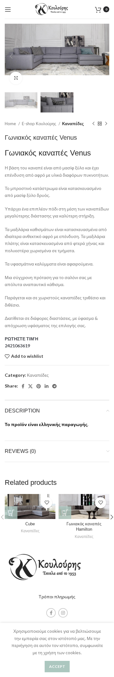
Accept (57, 666)
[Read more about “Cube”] (11, 512)
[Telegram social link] (54, 386)
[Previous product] (93, 124)
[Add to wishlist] (46, 502)
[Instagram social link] (63, 613)
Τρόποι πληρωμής (57, 596)
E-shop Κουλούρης (39, 123)
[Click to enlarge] (16, 78)
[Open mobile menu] (8, 9)
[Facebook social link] (23, 386)
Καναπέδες (73, 123)
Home (11, 123)
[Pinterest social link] (39, 386)
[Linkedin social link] (46, 386)
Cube (30, 524)
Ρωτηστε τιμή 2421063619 (21, 342)
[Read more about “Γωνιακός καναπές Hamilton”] (65, 512)
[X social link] (30, 386)
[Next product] (106, 124)
